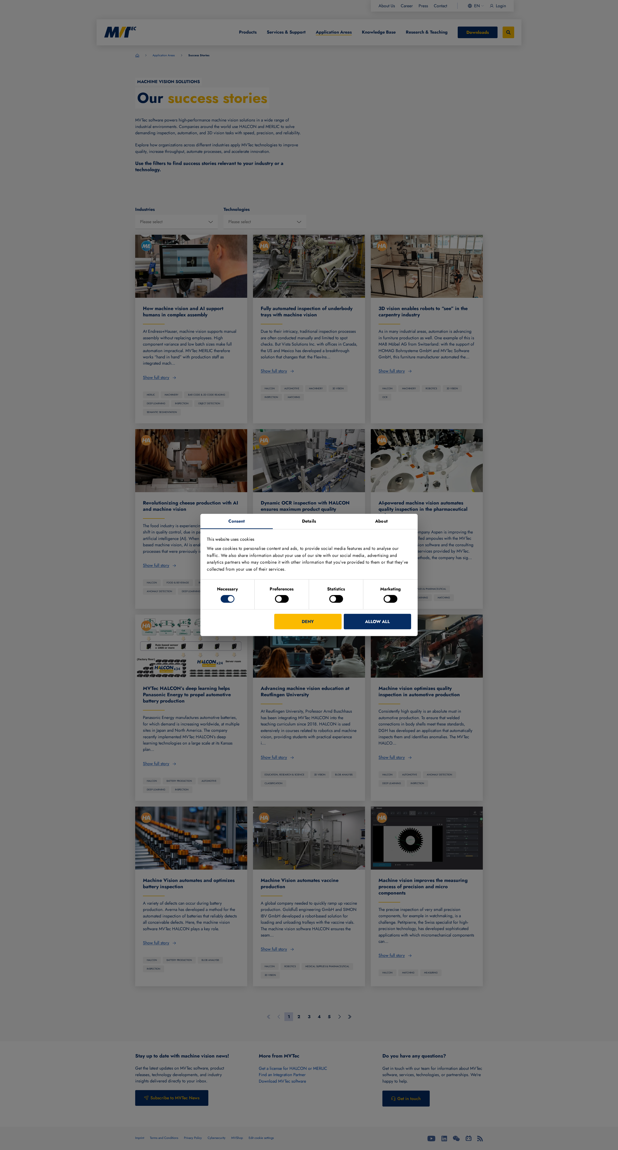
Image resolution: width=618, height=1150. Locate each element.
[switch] (282, 599)
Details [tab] (309, 521)
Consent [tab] (236, 521)
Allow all (377, 621)
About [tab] (381, 521)
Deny (308, 621)
